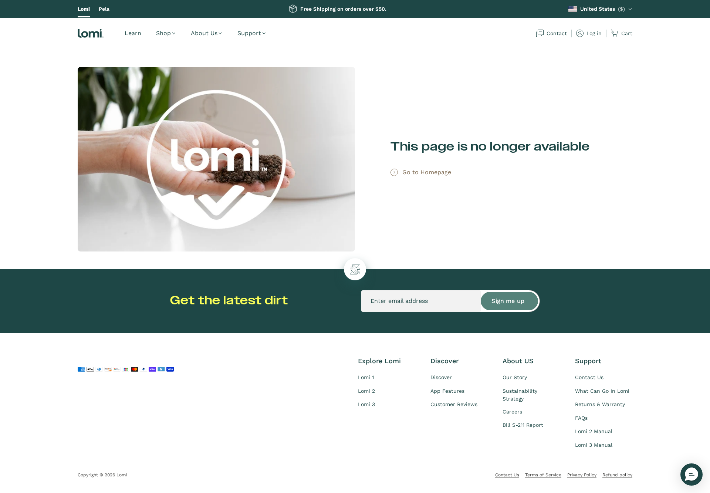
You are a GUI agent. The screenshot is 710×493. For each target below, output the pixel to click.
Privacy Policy (581, 474)
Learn (133, 33)
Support (249, 33)
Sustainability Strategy (520, 395)
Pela (104, 9)
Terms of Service (543, 474)
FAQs (581, 418)
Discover (441, 377)
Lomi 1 (366, 377)
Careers (512, 412)
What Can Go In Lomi (602, 391)
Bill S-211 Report (523, 425)
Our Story (515, 377)
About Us (204, 33)
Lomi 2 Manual (593, 431)
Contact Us (589, 377)
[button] (691, 474)
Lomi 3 (366, 404)
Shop (163, 33)
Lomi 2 (366, 391)
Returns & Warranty (600, 404)
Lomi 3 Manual (593, 445)
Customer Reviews (453, 404)
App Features (447, 391)
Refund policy (617, 474)
